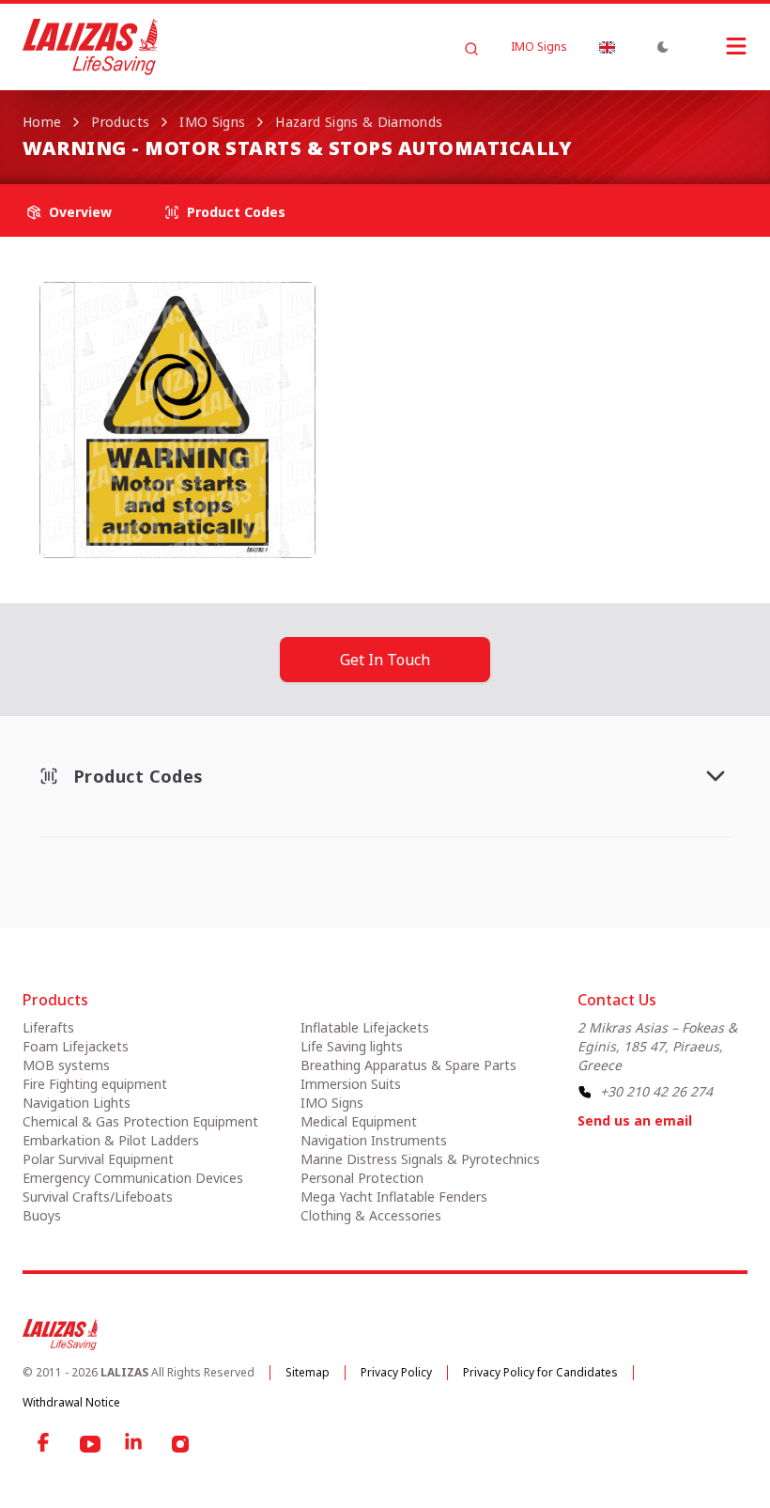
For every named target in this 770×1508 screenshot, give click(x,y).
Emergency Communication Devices (133, 1178)
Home (42, 122)
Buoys (42, 1215)
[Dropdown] (607, 47)
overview (80, 212)
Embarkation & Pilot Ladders (111, 1140)
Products (120, 122)
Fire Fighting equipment (95, 1084)
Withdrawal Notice (71, 1402)
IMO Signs (539, 46)
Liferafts (48, 1027)
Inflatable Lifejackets (364, 1027)
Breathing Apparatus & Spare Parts (408, 1065)
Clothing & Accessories (370, 1215)
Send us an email (635, 1120)
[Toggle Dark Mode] (663, 47)
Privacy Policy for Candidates (540, 1372)
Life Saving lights (351, 1046)
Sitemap (307, 1372)
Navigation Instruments (373, 1140)
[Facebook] (45, 1444)
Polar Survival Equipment (98, 1159)
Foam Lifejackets (76, 1046)
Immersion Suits (350, 1084)
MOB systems (66, 1065)
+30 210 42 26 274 (656, 1091)
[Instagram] (180, 1444)
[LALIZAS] (90, 47)
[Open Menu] (717, 46)
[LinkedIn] (135, 1444)
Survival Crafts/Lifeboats (98, 1196)
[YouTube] (90, 1444)
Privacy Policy (396, 1372)
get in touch (385, 659)
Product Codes (236, 212)
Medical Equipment (358, 1121)
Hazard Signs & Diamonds (358, 122)
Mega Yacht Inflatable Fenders (393, 1196)
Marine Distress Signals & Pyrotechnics (420, 1159)
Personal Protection (362, 1178)
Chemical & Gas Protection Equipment (140, 1121)
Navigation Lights (77, 1103)
